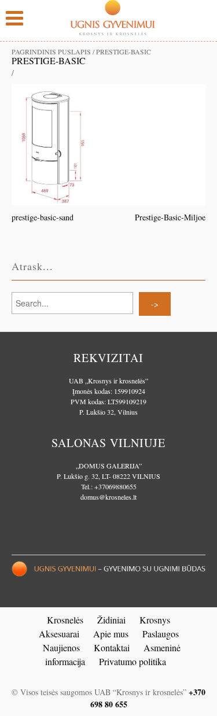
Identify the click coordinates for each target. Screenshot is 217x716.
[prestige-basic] (108, 143)
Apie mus (110, 634)
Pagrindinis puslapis (51, 51)
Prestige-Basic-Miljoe (170, 217)
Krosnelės (65, 620)
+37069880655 (115, 486)
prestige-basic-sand (42, 217)
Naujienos (61, 647)
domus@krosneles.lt (108, 496)
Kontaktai (112, 647)
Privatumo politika (132, 661)
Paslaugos (160, 634)
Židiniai (111, 620)
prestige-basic (49, 60)
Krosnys (154, 620)
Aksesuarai (59, 634)
